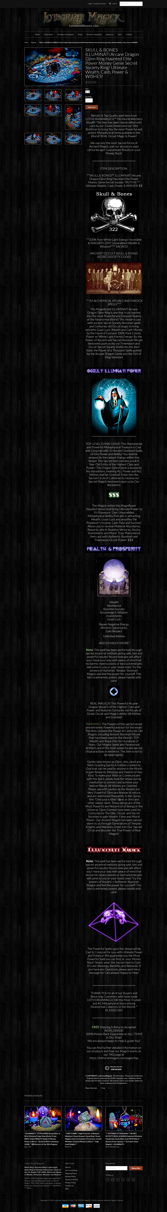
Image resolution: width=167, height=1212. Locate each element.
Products (33, 42)
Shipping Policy (71, 1173)
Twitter (108, 1180)
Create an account (100, 4)
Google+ (133, 1180)
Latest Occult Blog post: (34, 1163)
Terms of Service (71, 1180)
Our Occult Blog (71, 1170)
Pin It (110, 1088)
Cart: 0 (114, 4)
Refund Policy (70, 1176)
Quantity (88, 97)
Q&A (67, 1189)
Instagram (123, 1180)
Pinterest (128, 1180)
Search (68, 1167)
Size (87, 89)
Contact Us (69, 1186)
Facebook (113, 1180)
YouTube (118, 1180)
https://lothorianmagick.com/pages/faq (114, 1058)
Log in (90, 4)
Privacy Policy (70, 1183)
